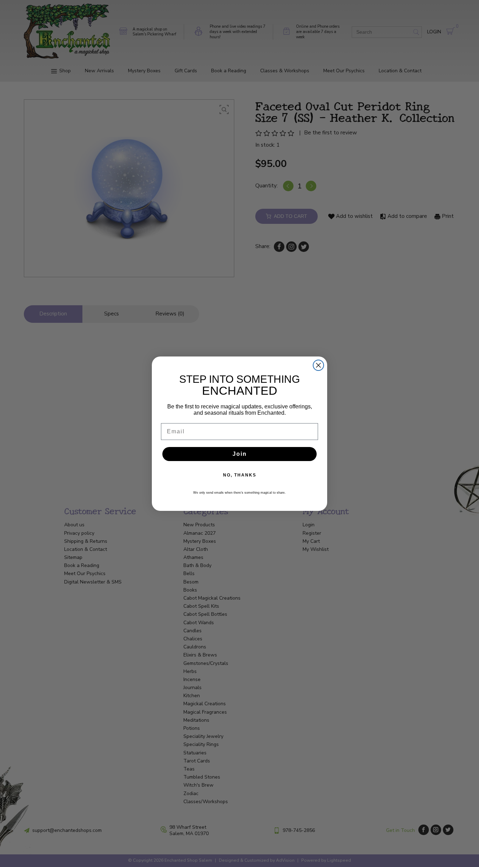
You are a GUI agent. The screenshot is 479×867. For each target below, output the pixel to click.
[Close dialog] (318, 365)
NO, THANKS (239, 475)
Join (239, 454)
